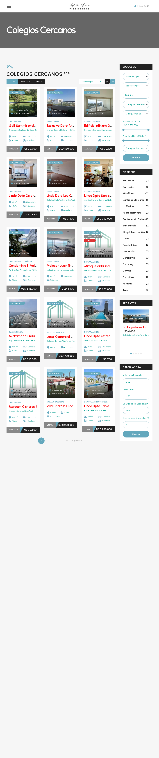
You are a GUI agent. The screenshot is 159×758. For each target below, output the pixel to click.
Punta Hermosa (136, 212)
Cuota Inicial (128, 389)
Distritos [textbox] (129, 95)
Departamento (16, 122)
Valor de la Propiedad (133, 375)
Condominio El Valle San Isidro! (31, 265)
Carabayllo (136, 257)
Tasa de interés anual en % (136, 418)
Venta (39, 82)
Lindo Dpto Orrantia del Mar (29, 196)
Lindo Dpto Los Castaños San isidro (72, 196)
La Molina (136, 206)
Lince (136, 238)
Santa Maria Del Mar (136, 219)
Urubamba (136, 251)
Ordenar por (87, 82)
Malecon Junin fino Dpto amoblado (72, 265)
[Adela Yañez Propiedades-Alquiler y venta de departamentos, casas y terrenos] (79, 6)
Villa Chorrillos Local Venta (66, 406)
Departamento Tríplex (20, 261)
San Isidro (136, 187)
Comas (136, 270)
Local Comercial (55, 332)
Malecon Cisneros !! (23, 407)
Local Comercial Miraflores (66, 337)
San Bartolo (136, 225)
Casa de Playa (16, 332)
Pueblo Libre (136, 245)
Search (136, 157)
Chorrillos (136, 277)
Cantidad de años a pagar (135, 403)
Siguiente (77, 440)
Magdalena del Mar (136, 232)
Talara (136, 289)
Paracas (136, 283)
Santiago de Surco (136, 199)
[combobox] (136, 95)
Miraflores (136, 193)
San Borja (136, 180)
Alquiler (25, 82)
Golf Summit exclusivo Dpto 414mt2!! (35, 126)
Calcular (136, 434)
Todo (12, 82)
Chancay (136, 264)
